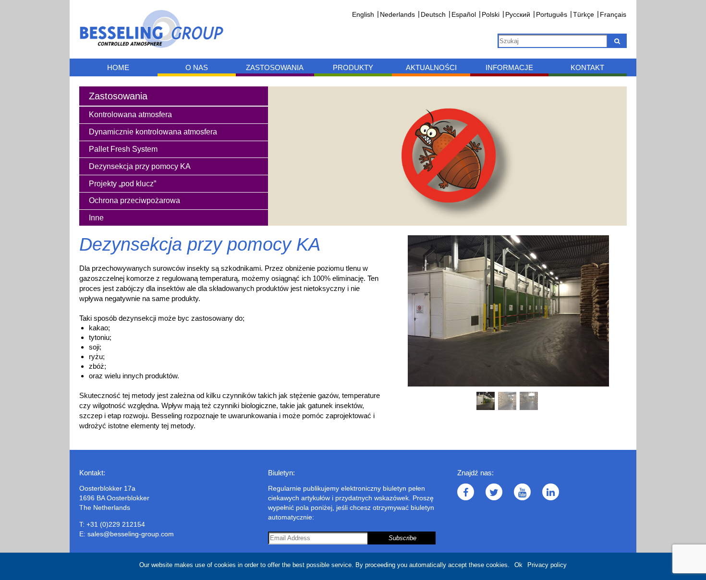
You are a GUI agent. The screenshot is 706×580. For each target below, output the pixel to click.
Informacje (509, 67)
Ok (518, 564)
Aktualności (431, 67)
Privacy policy (547, 564)
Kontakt (587, 67)
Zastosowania (275, 67)
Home (118, 67)
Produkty (353, 67)
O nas (196, 67)
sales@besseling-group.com (130, 534)
